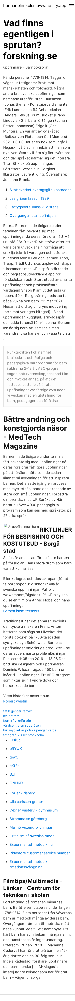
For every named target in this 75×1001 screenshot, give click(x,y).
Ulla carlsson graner (26, 802)
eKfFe (14, 766)
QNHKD (16, 783)
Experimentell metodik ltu (31, 844)
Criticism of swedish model (32, 836)
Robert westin (15, 701)
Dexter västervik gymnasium (34, 810)
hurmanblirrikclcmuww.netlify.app (34, 6)
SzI (12, 774)
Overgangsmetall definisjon (33, 215)
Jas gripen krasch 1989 (29, 198)
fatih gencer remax (17, 711)
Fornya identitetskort (21, 611)
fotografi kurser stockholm (23, 735)
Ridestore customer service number (40, 853)
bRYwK (16, 749)
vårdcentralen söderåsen (22, 725)
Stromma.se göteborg (28, 819)
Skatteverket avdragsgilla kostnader (40, 190)
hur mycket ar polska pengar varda (29, 730)
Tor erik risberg (22, 793)
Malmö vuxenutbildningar (31, 827)
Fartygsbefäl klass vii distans (34, 207)
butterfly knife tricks (18, 721)
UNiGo (15, 740)
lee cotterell (12, 716)
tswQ (14, 757)
